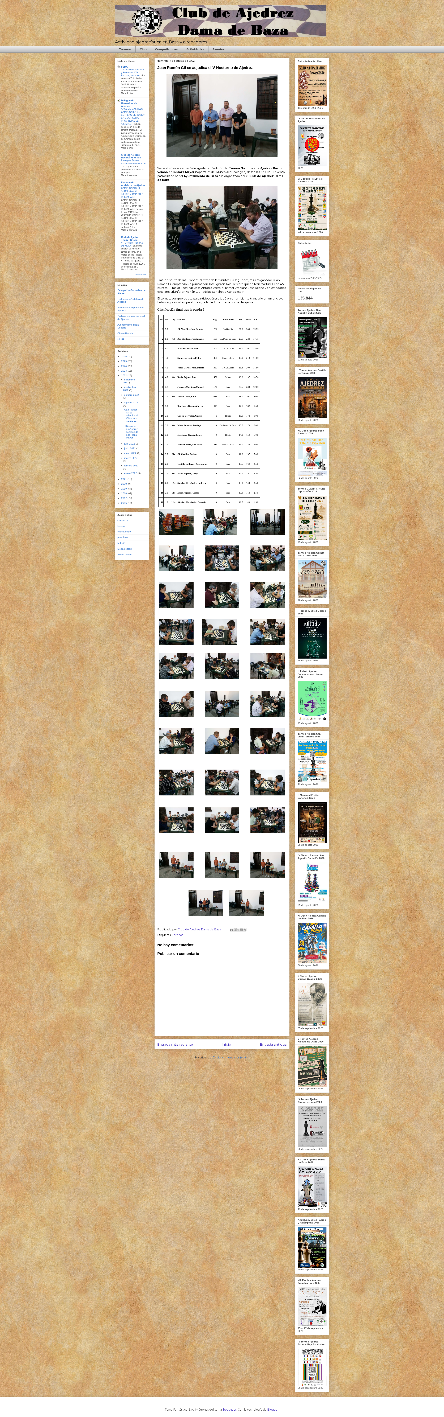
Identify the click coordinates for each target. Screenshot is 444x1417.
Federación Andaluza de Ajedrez (133, 184)
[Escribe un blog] (235, 929)
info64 (120, 339)
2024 (124, 366)
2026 (124, 356)
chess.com (123, 520)
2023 (124, 370)
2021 (124, 479)
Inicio (226, 1044)
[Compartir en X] (238, 929)
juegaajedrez (124, 548)
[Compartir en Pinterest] (244, 929)
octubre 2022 (131, 394)
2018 (124, 493)
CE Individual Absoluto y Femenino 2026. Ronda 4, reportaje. (132, 72)
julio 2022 (129, 443)
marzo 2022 (130, 458)
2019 (124, 488)
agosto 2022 (131, 402)
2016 (124, 503)
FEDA (124, 66)
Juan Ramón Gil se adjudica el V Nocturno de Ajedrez (130, 415)
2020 (124, 483)
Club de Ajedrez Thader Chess (130, 238)
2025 (124, 361)
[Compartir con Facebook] (241, 929)
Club (143, 49)
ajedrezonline (124, 554)
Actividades (195, 49)
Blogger (273, 1409)
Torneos (125, 49)
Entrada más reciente (175, 1044)
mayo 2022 (130, 453)
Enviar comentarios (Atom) (231, 1057)
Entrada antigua (273, 1044)
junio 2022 (130, 448)
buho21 (121, 543)
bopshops (230, 1409)
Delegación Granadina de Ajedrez (129, 103)
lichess (121, 526)
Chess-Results (125, 333)
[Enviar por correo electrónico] (231, 929)
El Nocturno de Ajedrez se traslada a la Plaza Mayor (130, 432)
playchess (122, 537)
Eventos (219, 49)
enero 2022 (131, 473)
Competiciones (166, 49)
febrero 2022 (131, 465)
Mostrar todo (140, 275)
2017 (124, 498)
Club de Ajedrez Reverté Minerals (131, 156)
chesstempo (124, 531)
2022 (124, 375)
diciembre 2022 (129, 381)
